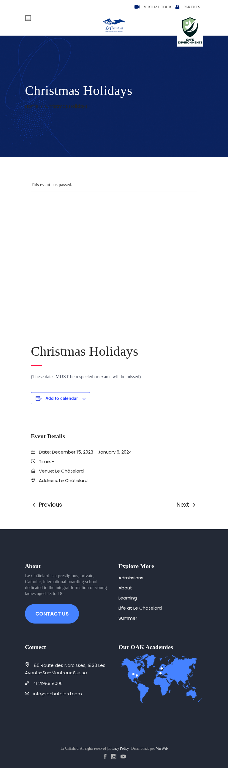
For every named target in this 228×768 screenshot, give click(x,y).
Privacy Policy (118, 748)
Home (31, 106)
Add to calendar (61, 398)
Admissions (130, 578)
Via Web (162, 748)
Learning (127, 598)
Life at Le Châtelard (140, 608)
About (125, 588)
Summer (127, 618)
